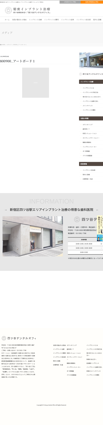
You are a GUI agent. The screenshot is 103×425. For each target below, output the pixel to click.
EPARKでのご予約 (70, 2)
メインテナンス (88, 106)
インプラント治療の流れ (90, 101)
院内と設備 (86, 175)
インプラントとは (88, 88)
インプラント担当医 (89, 170)
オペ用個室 (86, 151)
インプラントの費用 (89, 110)
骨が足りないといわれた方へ (92, 97)
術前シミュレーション (90, 133)
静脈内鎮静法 (87, 142)
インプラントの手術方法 (90, 92)
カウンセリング (88, 125)
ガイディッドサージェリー (91, 138)
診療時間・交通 (88, 179)
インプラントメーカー (90, 147)
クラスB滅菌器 (87, 156)
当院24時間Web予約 (91, 2)
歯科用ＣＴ (86, 129)
